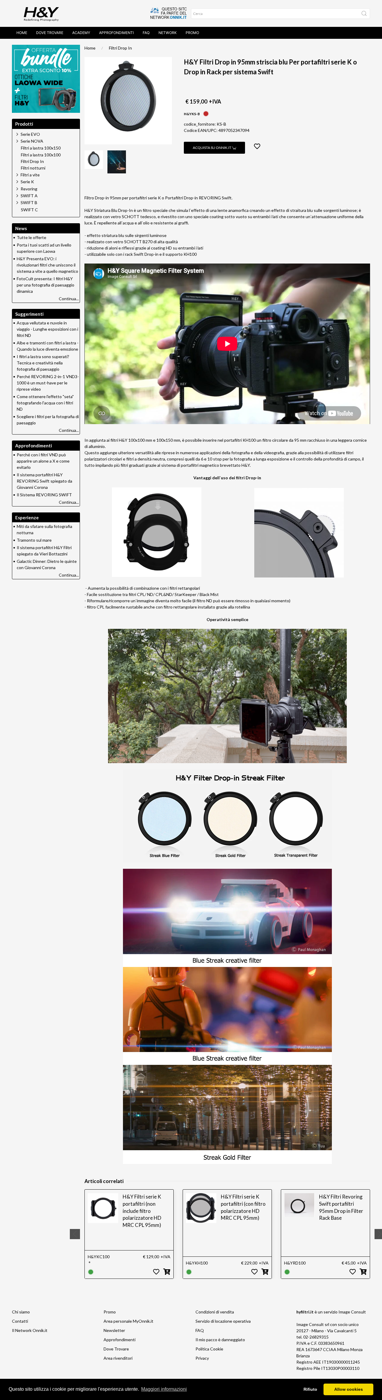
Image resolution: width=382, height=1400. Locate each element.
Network (167, 32)
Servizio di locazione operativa (223, 1321)
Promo (192, 32)
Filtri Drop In (120, 47)
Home (21, 32)
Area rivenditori (118, 1358)
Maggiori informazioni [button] (164, 1389)
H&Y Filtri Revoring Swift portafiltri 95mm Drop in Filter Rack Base (341, 1207)
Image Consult (352, 1311)
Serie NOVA (32, 141)
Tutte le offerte (31, 237)
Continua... (69, 298)
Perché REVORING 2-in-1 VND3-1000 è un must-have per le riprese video (48, 383)
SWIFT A (29, 195)
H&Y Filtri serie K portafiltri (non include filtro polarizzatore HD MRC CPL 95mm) (142, 1210)
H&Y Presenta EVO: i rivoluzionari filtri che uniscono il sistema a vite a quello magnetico (47, 265)
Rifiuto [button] (310, 1389)
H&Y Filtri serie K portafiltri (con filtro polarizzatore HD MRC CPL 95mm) (243, 1207)
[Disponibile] (91, 1271)
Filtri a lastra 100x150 (41, 148)
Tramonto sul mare (34, 540)
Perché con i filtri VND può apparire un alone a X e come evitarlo (43, 461)
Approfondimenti (116, 32)
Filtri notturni (33, 168)
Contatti (20, 1321)
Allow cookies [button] (348, 1389)
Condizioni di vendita (214, 1311)
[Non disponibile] (206, 113)
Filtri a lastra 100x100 (41, 155)
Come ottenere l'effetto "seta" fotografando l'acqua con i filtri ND (45, 403)
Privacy (202, 1358)
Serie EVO (30, 134)
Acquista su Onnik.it (212, 147)
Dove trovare (49, 32)
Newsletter (114, 1330)
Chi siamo (21, 1311)
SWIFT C (29, 209)
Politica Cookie (209, 1348)
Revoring (29, 188)
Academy (81, 32)
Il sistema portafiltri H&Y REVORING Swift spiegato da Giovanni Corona (44, 481)
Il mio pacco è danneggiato (220, 1339)
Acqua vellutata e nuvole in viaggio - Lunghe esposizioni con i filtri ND (47, 329)
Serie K (27, 181)
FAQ (146, 32)
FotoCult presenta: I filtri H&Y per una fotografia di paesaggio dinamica (45, 285)
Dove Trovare (116, 1348)
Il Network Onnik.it (29, 1330)
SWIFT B (29, 202)
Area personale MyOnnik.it (128, 1321)
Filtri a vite (30, 174)
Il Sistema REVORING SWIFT (44, 494)
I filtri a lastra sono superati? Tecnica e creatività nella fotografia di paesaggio (43, 363)
